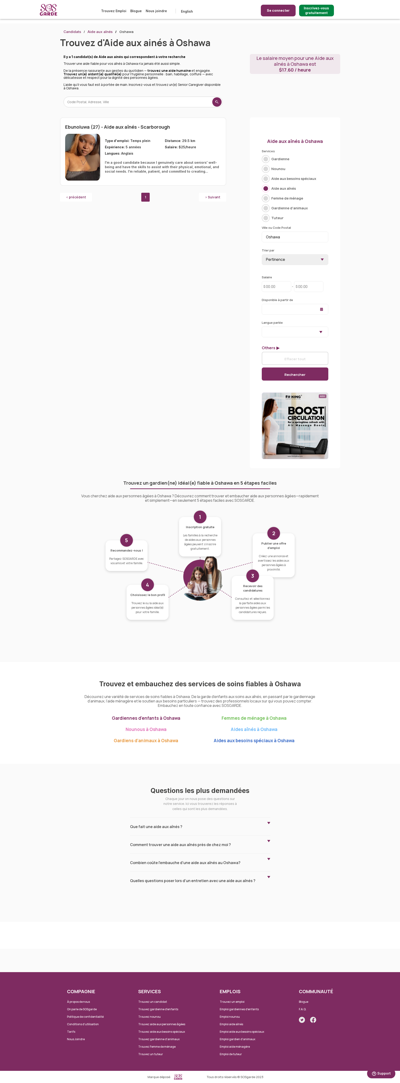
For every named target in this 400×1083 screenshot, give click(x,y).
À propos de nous (78, 1002)
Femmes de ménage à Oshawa (254, 718)
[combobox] (295, 332)
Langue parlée (272, 322)
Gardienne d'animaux (289, 208)
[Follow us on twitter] (302, 1020)
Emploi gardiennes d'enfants (239, 1009)
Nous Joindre (76, 1039)
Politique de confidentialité (85, 1017)
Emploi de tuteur (231, 1054)
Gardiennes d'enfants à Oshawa (146, 718)
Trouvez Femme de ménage (157, 1047)
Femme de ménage (287, 198)
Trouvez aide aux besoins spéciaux (161, 1032)
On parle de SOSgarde (82, 1009)
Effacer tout (295, 358)
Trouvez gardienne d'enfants (158, 1009)
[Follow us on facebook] (313, 1020)
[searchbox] (264, 331)
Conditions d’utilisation (83, 1024)
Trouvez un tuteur (150, 1054)
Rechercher (294, 374)
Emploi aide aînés (231, 1024)
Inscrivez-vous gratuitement (316, 10)
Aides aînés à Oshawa (254, 729)
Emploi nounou (230, 1017)
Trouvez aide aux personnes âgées (161, 1024)
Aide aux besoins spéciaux (293, 178)
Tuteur (277, 217)
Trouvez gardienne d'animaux (159, 1039)
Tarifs (71, 1032)
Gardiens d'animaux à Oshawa (146, 741)
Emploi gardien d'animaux (237, 1039)
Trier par (268, 250)
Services (268, 151)
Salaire (267, 277)
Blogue (136, 11)
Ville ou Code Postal (276, 227)
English (187, 11)
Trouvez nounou (149, 1017)
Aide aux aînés (100, 31)
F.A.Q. (302, 1009)
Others (268, 348)
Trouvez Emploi (113, 11)
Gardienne (280, 158)
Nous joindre (156, 11)
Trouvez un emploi (232, 1002)
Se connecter (278, 10)
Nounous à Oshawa (146, 729)
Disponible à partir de (277, 300)
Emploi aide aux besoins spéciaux (242, 1032)
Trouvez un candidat (152, 1002)
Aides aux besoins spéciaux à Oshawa (254, 741)
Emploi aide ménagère (235, 1047)
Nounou (278, 168)
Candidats (72, 31)
